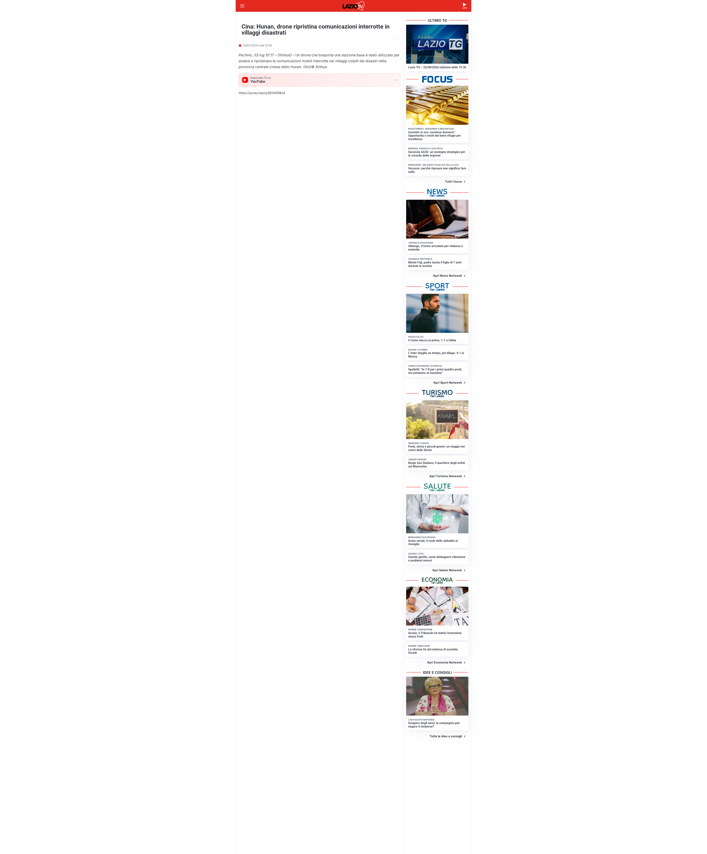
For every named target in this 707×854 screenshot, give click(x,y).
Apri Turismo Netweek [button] (445, 476)
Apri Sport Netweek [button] (447, 382)
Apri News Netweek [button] (447, 275)
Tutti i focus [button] (453, 181)
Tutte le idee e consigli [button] (446, 736)
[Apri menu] (242, 5)
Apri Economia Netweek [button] (444, 662)
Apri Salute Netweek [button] (447, 570)
